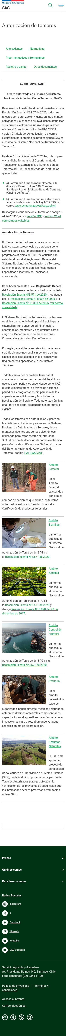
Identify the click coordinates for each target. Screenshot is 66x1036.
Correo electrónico (14, 1005)
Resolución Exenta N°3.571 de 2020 (27, 556)
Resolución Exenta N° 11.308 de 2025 (25, 303)
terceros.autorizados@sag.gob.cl (35, 205)
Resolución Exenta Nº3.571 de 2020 (24, 294)
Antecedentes (14, 48)
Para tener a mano (14, 881)
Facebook (15, 922)
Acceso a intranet (13, 999)
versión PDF (34, 216)
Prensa (6, 858)
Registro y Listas (16, 66)
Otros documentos (45, 66)
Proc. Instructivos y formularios (25, 57)
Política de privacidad (15, 985)
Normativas (37, 48)
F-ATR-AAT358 (33, 453)
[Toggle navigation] (50, 5)
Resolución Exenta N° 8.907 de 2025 (32, 299)
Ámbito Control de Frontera (55, 629)
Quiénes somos (12, 869)
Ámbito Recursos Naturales (55, 742)
